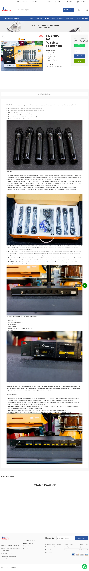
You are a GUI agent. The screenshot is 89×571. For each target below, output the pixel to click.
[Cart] (79, 10)
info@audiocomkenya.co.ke (8, 556)
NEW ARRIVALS (49, 18)
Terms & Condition (47, 2)
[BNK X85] (22, 55)
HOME (31, 18)
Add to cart (79, 56)
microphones (58, 53)
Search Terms (59, 2)
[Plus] (79, 51)
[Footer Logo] (5, 538)
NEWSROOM (69, 18)
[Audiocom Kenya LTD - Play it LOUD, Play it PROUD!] (6, 9)
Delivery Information (22, 2)
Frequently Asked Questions (53, 544)
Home (40, 27)
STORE (78, 18)
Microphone (47, 27)
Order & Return (70, 2)
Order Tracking (27, 549)
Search (67, 10)
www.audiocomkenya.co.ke (8, 559)
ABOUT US (39, 18)
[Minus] (79, 53)
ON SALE (60, 18)
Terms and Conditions (51, 547)
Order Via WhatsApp (80, 45)
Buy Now (79, 60)
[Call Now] (84, 285)
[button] (79, 45)
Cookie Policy (49, 553)
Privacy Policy (35, 2)
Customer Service (28, 543)
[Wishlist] (3, 36)
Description (44, 94)
